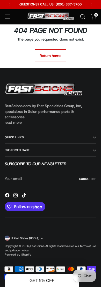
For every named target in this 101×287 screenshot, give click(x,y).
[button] (42, 280)
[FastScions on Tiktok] (24, 196)
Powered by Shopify (18, 254)
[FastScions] (50, 16)
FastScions (37, 246)
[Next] (91, 4)
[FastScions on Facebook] (8, 196)
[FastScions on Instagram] (16, 196)
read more (13, 122)
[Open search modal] (82, 16)
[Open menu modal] (7, 16)
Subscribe (87, 179)
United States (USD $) (25, 238)
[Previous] (9, 4)
